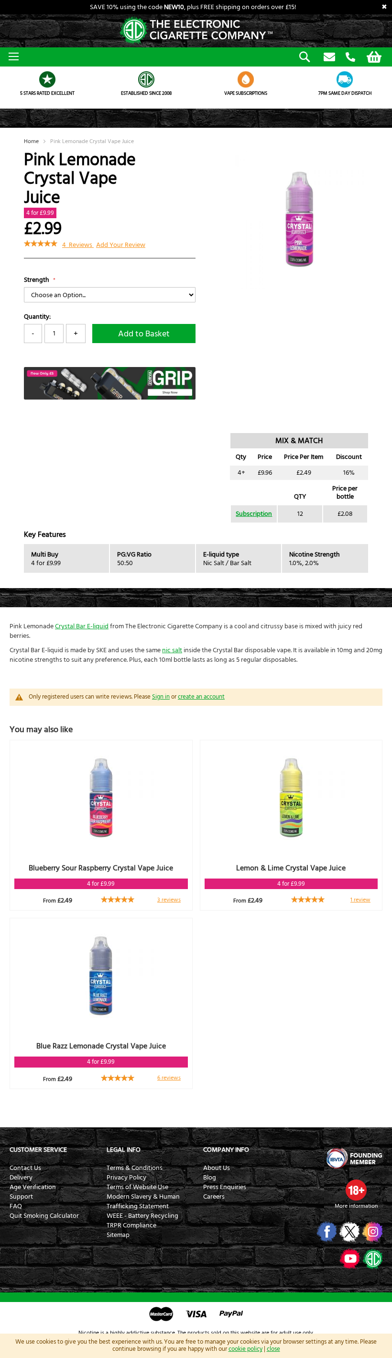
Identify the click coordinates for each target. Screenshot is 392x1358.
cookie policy (245, 1349)
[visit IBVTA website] (353, 1158)
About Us (216, 1168)
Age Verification (33, 1187)
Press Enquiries (224, 1187)
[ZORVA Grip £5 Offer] (110, 397)
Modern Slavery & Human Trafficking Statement (143, 1201)
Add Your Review (120, 245)
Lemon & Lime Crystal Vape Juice (291, 868)
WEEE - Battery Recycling (142, 1216)
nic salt (172, 650)
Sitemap (118, 1235)
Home (31, 141)
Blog (209, 1177)
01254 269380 (350, 57)
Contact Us (25, 1168)
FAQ (16, 1206)
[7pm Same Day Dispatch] (345, 79)
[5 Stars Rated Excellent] (47, 79)
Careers (214, 1197)
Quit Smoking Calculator (44, 1216)
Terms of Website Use (137, 1187)
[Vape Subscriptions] (245, 79)
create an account (201, 696)
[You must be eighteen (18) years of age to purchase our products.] (356, 1190)
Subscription (254, 514)
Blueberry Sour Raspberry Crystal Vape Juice (101, 868)
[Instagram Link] (371, 1232)
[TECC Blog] (371, 1258)
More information (356, 1206)
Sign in (161, 696)
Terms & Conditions (135, 1168)
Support (21, 1197)
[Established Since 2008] (146, 79)
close (273, 1349)
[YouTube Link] (348, 1258)
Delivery (21, 1177)
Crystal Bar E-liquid (82, 626)
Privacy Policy (126, 1177)
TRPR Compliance (131, 1225)
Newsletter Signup (329, 57)
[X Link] (348, 1232)
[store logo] (196, 30)
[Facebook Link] (326, 1232)
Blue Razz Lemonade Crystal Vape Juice (101, 1046)
